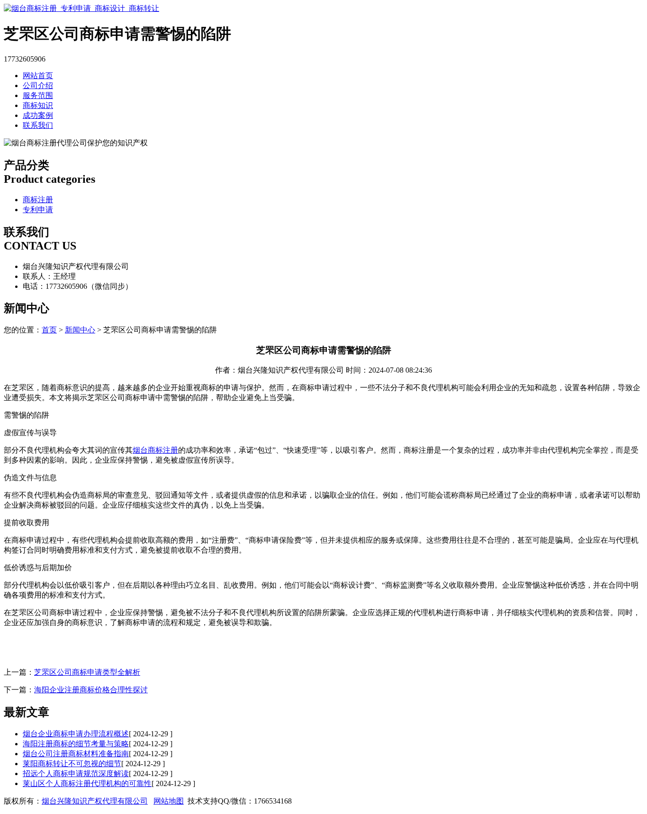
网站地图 (168, 801)
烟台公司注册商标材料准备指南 (76, 754)
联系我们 (38, 125)
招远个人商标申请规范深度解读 (76, 773)
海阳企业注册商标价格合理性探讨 (91, 690)
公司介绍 (38, 85)
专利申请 (38, 210)
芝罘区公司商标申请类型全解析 (87, 672)
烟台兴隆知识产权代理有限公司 (95, 801)
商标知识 (38, 105)
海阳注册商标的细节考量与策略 (76, 744)
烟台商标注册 (155, 450)
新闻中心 (80, 330)
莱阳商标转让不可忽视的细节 (72, 764)
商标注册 (38, 200)
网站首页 (38, 76)
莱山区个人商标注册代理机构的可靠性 (87, 783)
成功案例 (38, 115)
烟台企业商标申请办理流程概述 (76, 734)
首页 (49, 330)
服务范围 (38, 95)
